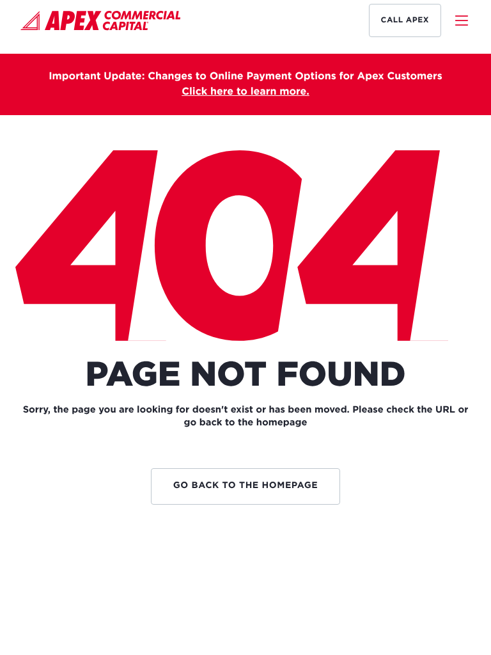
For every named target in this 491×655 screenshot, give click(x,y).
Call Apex (405, 20)
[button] (456, 20)
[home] (100, 23)
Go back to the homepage (245, 486)
